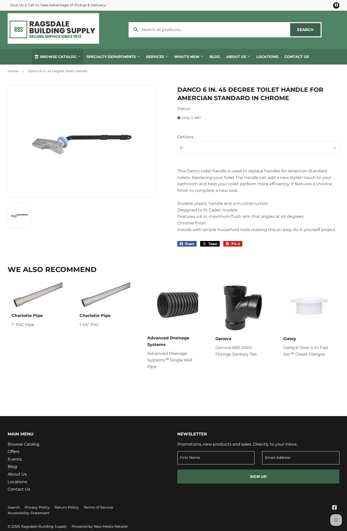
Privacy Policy (37, 507)
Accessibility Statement (29, 513)
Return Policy (67, 507)
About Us (236, 57)
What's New (187, 57)
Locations (267, 57)
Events (15, 459)
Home (13, 71)
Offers (14, 451)
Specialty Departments (112, 57)
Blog (215, 57)
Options (185, 136)
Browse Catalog (58, 57)
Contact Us (297, 57)
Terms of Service (98, 507)
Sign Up (258, 476)
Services (155, 57)
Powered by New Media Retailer (100, 526)
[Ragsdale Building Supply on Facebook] (334, 508)
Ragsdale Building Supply (44, 526)
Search (309, 29)
